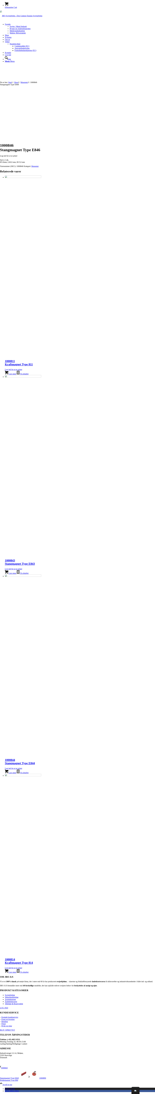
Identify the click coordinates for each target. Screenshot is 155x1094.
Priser (3, 1024)
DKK (12, 1091)
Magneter (35, 166)
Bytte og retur (6, 1026)
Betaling (4, 1022)
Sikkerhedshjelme (11, 997)
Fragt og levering (8, 1019)
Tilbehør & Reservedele (14, 1004)
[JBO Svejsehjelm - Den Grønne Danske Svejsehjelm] (21, 16)
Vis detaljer (24, 374)
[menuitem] (80, 28)
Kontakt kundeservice (9, 1017)
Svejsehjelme (10, 995)
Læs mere (12, 374)
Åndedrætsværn (11, 1002)
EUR (10, 1089)
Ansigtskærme (10, 999)
